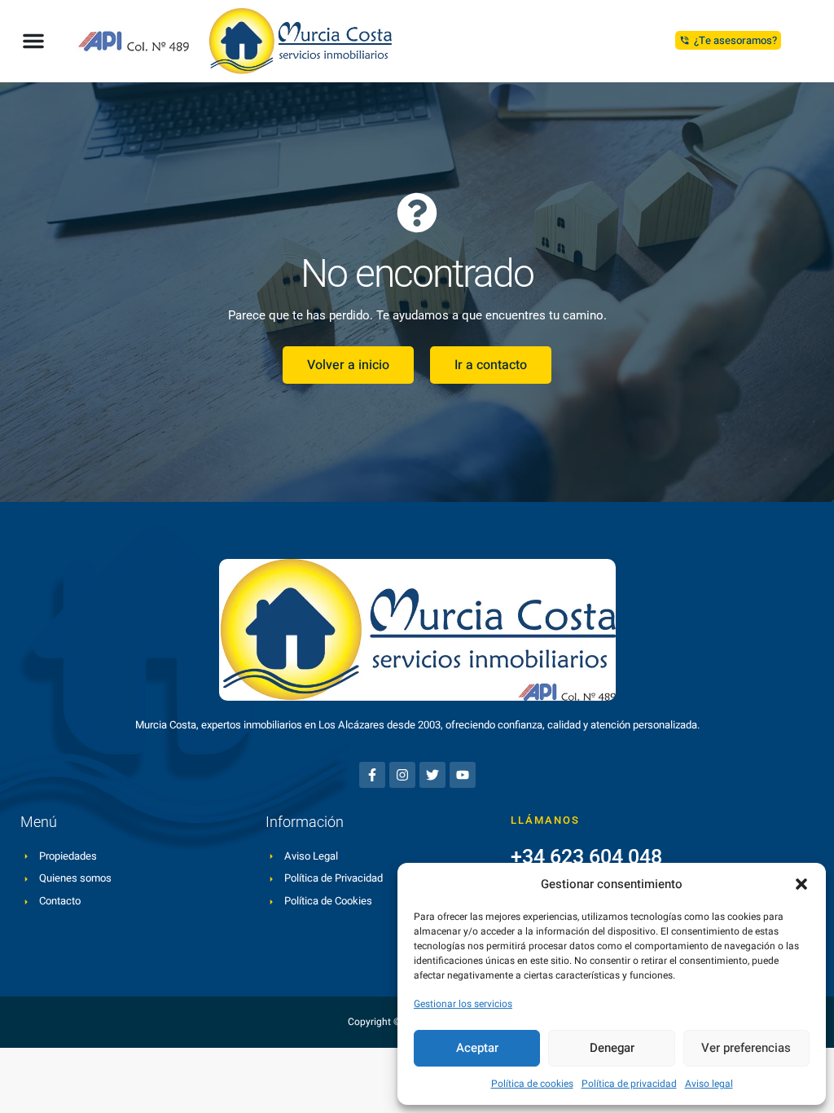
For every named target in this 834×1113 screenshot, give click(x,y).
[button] (801, 884)
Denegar (612, 1048)
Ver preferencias (746, 1048)
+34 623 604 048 (586, 857)
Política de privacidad (629, 1083)
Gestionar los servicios (463, 1003)
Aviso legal (709, 1083)
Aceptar (477, 1048)
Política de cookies (532, 1083)
